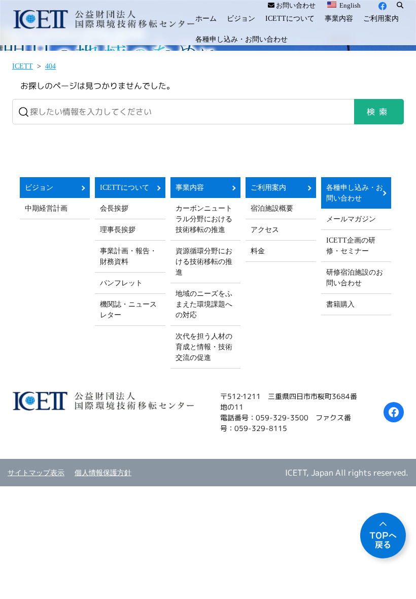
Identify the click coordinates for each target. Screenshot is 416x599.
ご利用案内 (381, 18)
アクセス (265, 230)
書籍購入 (340, 304)
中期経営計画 (46, 208)
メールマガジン (351, 219)
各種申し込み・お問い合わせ (241, 39)
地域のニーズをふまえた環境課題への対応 (204, 304)
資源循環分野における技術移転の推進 (204, 261)
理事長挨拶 (117, 230)
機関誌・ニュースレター (128, 310)
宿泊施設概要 (272, 208)
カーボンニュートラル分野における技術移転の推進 (204, 219)
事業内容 (339, 18)
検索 (379, 111)
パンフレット (121, 283)
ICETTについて (290, 18)
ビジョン (241, 18)
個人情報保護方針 (103, 473)
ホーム (206, 18)
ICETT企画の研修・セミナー (350, 246)
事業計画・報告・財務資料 (128, 256)
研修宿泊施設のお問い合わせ (354, 278)
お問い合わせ (295, 5)
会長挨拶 (114, 208)
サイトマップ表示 (36, 473)
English (349, 5)
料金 (258, 251)
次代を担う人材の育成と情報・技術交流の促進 (204, 346)
